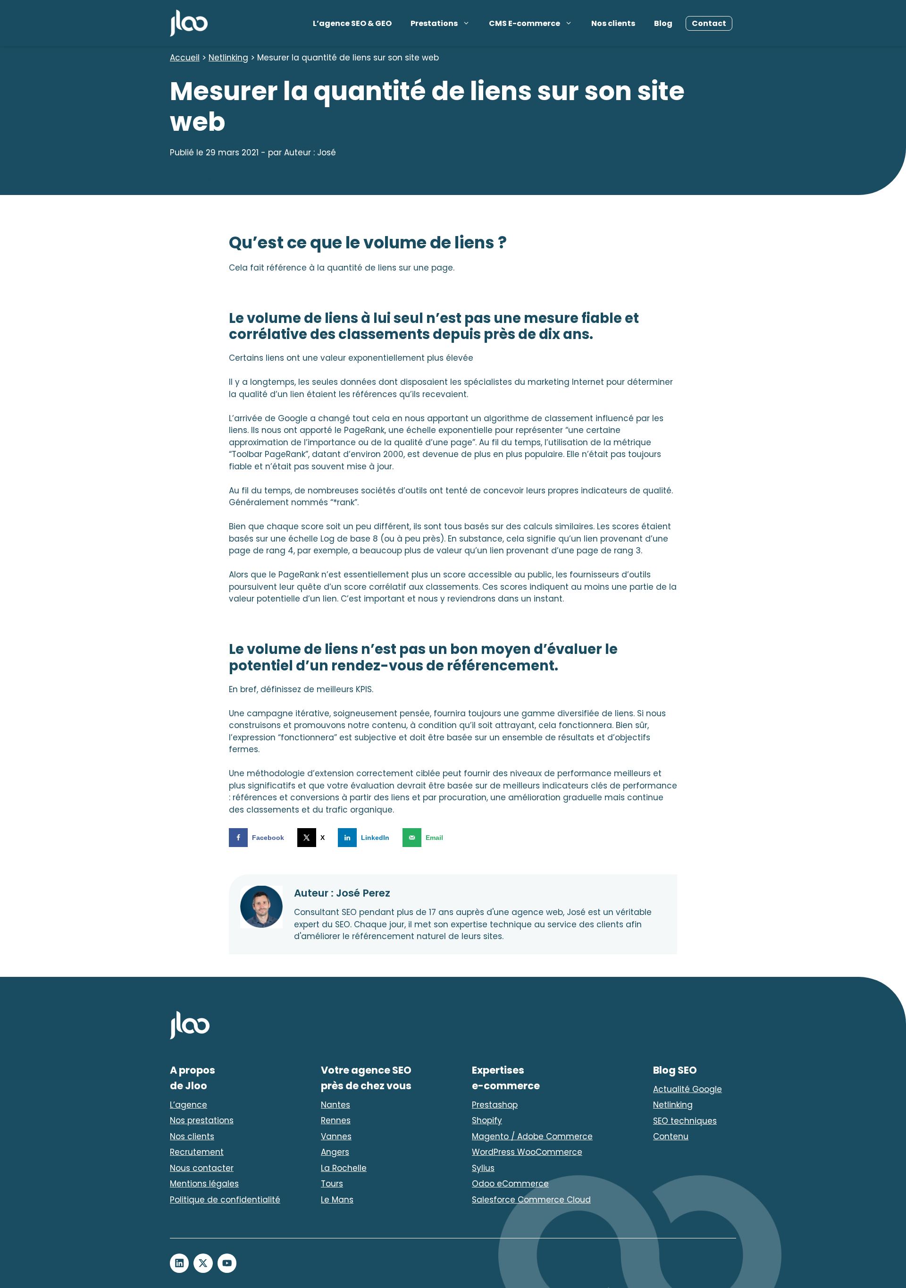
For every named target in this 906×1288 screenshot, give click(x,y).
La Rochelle (344, 1168)
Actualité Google (687, 1089)
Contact (709, 23)
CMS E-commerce (524, 23)
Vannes (336, 1136)
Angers (335, 1152)
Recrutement (197, 1152)
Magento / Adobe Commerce (532, 1136)
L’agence (188, 1104)
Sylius (483, 1168)
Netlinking (228, 57)
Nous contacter (202, 1168)
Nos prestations (202, 1120)
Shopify (487, 1120)
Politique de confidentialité (225, 1199)
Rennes (336, 1120)
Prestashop (495, 1104)
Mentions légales (204, 1183)
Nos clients (613, 23)
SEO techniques (685, 1121)
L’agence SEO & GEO (352, 23)
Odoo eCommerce (510, 1183)
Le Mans (337, 1199)
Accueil (185, 57)
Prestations (434, 23)
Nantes (335, 1104)
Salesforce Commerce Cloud (531, 1199)
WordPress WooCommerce (527, 1152)
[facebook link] (179, 1263)
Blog (663, 23)
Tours (332, 1183)
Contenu (670, 1136)
